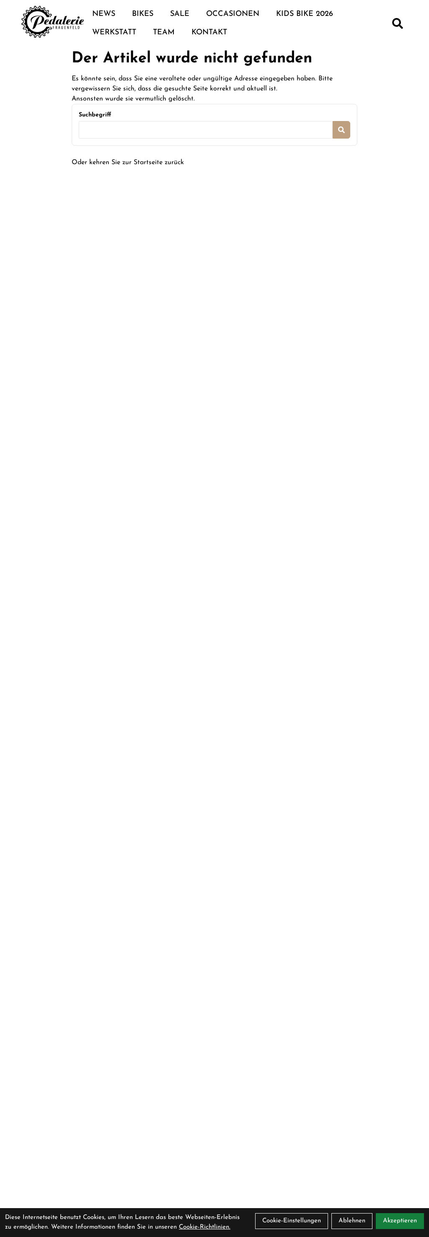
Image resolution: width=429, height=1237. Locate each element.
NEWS (103, 14)
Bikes (142, 14)
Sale (179, 14)
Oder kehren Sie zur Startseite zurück (128, 162)
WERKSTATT (114, 32)
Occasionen (232, 14)
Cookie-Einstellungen (291, 1221)
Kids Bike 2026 (304, 14)
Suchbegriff (95, 115)
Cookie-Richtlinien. (204, 1227)
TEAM (164, 32)
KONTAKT (209, 32)
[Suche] (398, 23)
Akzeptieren (400, 1221)
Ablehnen (352, 1221)
